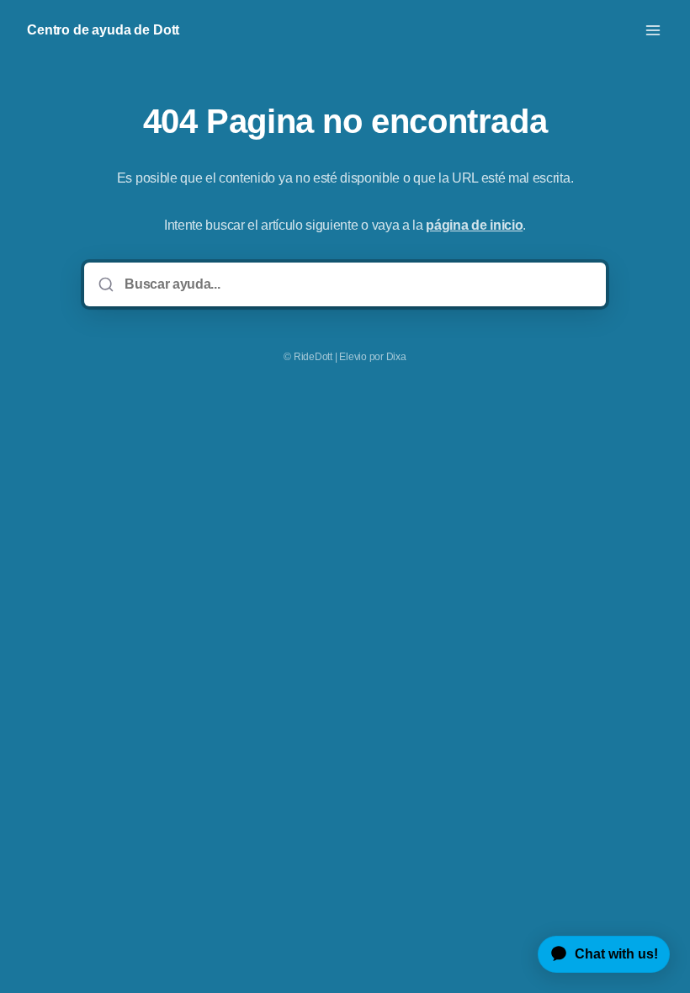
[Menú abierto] (653, 30)
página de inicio (474, 225)
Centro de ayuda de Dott (103, 30)
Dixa (396, 357)
